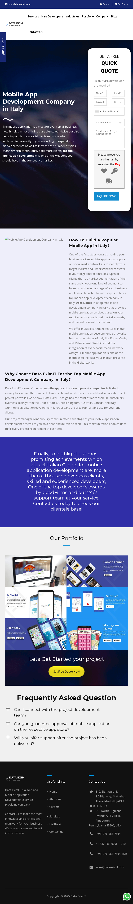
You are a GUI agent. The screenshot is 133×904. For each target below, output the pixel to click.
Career (106, 4)
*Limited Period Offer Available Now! (66, 416)
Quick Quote (3, 47)
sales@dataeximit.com (19, 4)
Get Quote (123, 4)
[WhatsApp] (127, 897)
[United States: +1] (25, 474)
